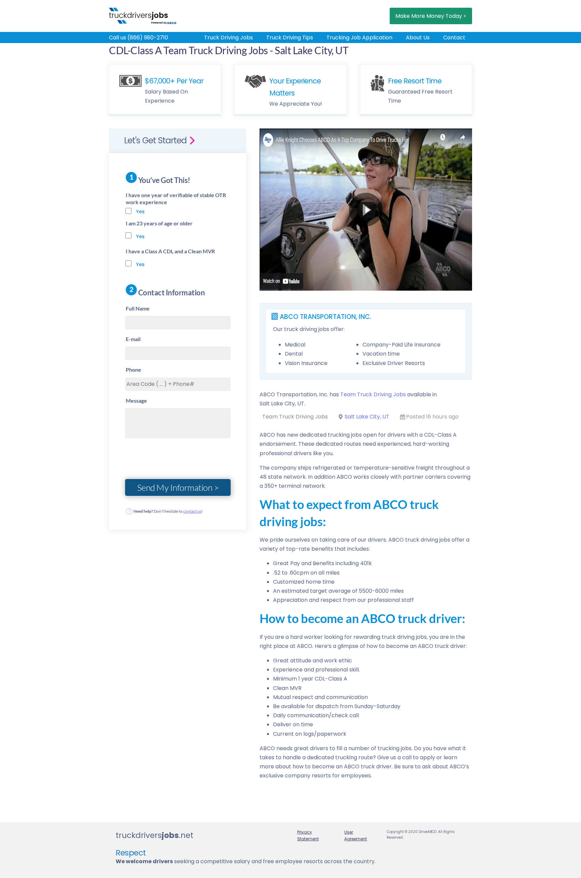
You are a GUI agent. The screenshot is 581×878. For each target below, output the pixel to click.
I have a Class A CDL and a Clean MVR (170, 251)
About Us (418, 37)
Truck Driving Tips (289, 37)
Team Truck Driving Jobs (373, 394)
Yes (140, 211)
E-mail (133, 339)
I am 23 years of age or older (159, 223)
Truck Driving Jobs (228, 37)
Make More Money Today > (430, 16)
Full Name (138, 308)
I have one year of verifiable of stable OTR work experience (176, 198)
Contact (454, 37)
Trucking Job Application (359, 37)
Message (136, 400)
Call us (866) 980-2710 (138, 37)
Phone (133, 369)
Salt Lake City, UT (367, 416)
